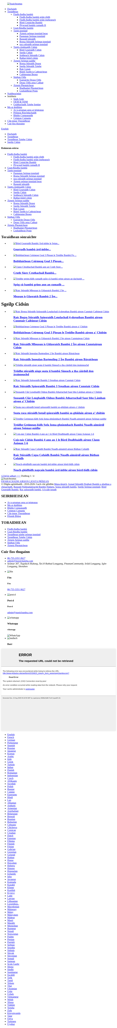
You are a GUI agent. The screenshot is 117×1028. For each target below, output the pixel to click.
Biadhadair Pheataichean (31, 88)
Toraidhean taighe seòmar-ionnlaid (24, 534)
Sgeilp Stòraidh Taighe (30, 66)
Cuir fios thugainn (16, 123)
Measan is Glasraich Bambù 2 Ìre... (35, 296)
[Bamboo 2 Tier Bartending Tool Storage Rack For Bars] (46, 353)
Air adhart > (12, 476)
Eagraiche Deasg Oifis (30, 80)
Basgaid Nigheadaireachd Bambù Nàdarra (34, 487)
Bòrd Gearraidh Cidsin (30, 50)
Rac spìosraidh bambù (30, 489)
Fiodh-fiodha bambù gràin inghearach (38, 20)
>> (19, 476)
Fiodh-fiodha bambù (23, 14)
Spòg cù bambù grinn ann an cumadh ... (38, 284)
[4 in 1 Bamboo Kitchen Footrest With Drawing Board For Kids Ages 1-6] (53, 434)
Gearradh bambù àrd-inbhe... (32, 249)
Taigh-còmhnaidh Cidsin (25, 47)
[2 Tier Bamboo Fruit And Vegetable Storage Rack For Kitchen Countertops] (51, 338)
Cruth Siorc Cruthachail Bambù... (34, 272)
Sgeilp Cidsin (26, 52)
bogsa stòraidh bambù (65, 487)
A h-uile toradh (49, 489)
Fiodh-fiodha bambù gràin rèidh (35, 17)
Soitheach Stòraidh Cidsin (32, 55)
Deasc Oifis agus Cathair (31, 82)
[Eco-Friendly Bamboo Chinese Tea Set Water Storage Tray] (51, 365)
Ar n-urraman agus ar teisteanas (28, 110)
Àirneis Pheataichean (23, 85)
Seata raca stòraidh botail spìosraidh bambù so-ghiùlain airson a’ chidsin (59, 413)
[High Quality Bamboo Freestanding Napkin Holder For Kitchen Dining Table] (46, 464)
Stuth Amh (18, 99)
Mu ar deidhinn (14, 107)
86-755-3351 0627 (16, 589)
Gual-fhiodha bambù (23, 28)
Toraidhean (12, 11)
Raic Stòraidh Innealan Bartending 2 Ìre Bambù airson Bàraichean (55, 359)
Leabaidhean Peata (29, 91)
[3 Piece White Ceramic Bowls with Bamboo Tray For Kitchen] (50, 326)
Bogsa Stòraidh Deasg (30, 63)
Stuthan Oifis (19, 77)
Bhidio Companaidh (23, 115)
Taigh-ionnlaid (20, 30)
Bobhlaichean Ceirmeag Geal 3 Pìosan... (38, 261)
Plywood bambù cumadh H (33, 25)
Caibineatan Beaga (29, 74)
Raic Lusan (25, 69)
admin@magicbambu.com (20, 612)
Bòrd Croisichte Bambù (31, 22)
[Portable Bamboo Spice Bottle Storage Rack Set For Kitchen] (49, 407)
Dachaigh (12, 9)
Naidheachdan (14, 93)
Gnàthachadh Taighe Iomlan (27, 104)
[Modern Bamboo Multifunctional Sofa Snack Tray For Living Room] (59, 419)
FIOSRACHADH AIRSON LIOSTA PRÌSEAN (25, 481)
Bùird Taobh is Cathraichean (33, 71)
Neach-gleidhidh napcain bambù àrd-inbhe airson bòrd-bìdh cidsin (55, 470)
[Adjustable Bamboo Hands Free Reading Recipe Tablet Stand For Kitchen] (57, 392)
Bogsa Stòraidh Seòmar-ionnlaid (35, 41)
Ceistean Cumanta (22, 118)
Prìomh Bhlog (14, 516)
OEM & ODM (20, 101)
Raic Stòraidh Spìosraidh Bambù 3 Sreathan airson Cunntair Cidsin (56, 386)
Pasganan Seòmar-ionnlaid (32, 36)
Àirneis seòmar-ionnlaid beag (34, 33)
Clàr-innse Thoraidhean (18, 121)
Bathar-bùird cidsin (29, 58)
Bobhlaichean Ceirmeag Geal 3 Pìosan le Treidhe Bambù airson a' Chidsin (60, 332)
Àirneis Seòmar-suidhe (24, 60)
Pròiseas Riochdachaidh (24, 112)
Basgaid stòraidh (27, 39)
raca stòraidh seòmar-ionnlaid (34, 44)
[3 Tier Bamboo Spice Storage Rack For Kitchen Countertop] (46, 380)
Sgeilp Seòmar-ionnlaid (89, 487)
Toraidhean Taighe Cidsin (19, 139)
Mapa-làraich (60, 484)
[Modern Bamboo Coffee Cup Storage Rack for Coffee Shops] (51, 449)
